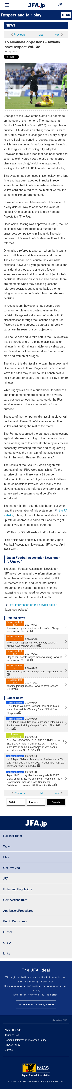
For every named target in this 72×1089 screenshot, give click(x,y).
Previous (19, 34)
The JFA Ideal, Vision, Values (36, 1004)
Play (6, 857)
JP (60, 5)
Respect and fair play (21, 15)
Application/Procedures (18, 910)
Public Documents (15, 921)
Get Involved (11, 868)
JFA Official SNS (59, 1020)
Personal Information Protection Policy (25, 1039)
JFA (5, 878)
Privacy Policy (12, 1044)
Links (6, 953)
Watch (7, 846)
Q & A (7, 942)
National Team (12, 835)
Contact (9, 1049)
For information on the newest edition (33, 605)
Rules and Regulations (18, 889)
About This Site (13, 1030)
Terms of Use (12, 1035)
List (40, 34)
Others (7, 932)
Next (57, 34)
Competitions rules (15, 900)
